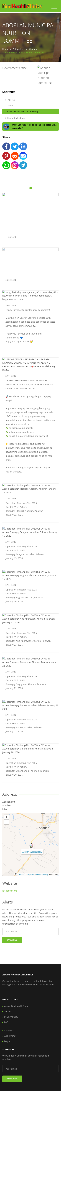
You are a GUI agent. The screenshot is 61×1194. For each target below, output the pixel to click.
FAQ (6, 1022)
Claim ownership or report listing (22, 111)
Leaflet (21, 874)
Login (7, 1041)
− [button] (7, 822)
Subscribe (12, 940)
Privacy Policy (11, 1016)
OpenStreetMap (42, 874)
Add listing (9, 1035)
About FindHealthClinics (16, 1006)
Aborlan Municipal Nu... (32, 851)
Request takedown (16, 118)
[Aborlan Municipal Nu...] (31, 845)
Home (5, 49)
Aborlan (33, 49)
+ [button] (7, 817)
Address (11, 99)
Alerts (10, 105)
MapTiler (31, 874)
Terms (7, 1011)
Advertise (9, 1030)
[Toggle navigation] (54, 7)
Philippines (18, 49)
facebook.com (9, 890)
